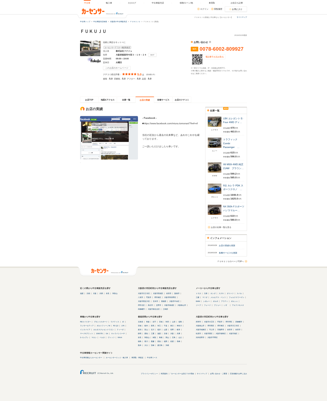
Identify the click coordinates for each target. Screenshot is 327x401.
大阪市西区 (208, 333)
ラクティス (115, 322)
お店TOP (89, 100)
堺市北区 (141, 305)
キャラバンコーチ (118, 333)
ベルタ (102, 337)
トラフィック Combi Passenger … (231, 143)
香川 (146, 341)
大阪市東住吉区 (154, 309)
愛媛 (152, 341)
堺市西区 (210, 326)
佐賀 (172, 341)
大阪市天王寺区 (144, 293)
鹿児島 (159, 345)
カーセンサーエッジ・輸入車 (117, 358)
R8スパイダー (85, 322)
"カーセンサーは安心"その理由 (182, 374)
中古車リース (152, 358)
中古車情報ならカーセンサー (91, 358)
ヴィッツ (111, 337)
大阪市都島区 (221, 333)
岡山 (167, 337)
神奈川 (179, 326)
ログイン (204, 9)
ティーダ (120, 330)
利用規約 (164, 374)
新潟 (139, 330)
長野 (172, 330)
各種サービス (163, 100)
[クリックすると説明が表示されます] (209, 42)
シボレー (206, 301)
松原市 (198, 333)
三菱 (197, 297)
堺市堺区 (228, 322)
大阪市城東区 (201, 330)
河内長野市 (200, 337)
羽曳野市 (220, 330)
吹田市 (168, 293)
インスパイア (85, 330)
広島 (173, 337)
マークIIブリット (86, 333)
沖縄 (167, 345)
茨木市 (155, 301)
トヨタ (198, 293)
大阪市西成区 (158, 293)
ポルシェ (234, 301)
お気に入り (237, 9)
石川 (152, 330)
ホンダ (213, 293)
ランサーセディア (87, 326)
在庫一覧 (126, 100)
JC (123, 322)
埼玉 (159, 326)
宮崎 (152, 345)
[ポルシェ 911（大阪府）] (214, 194)
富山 (146, 330)
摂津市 (198, 322)
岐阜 (178, 330)
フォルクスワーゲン (236, 297)
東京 (172, 326)
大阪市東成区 (169, 305)
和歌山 (115, 293)
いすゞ (226, 305)
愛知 (146, 333)
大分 (146, 345)
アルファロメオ (238, 305)
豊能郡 (163, 301)
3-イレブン (84, 337)
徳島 (139, 341)
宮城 (160, 322)
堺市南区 (157, 297)
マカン (94, 337)
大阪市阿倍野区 (170, 297)
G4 (107, 333)
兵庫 (101, 293)
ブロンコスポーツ (100, 322)
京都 (88, 293)
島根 (160, 337)
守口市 (211, 330)
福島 (180, 322)
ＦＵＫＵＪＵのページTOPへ (230, 261)
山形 (173, 322)
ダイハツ (230, 293)
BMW (198, 301)
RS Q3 (115, 326)
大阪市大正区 (209, 322)
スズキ (221, 293)
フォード (207, 305)
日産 (205, 293)
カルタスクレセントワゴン (103, 330)
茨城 (139, 326)
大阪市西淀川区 (144, 301)
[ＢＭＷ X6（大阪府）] (214, 173)
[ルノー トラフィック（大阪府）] (214, 148)
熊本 (139, 345)
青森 (148, 322)
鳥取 (154, 337)
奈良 (107, 293)
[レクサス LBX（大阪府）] (214, 127)
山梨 (165, 330)
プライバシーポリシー (149, 374)
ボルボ (215, 301)
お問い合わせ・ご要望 (218, 374)
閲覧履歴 (218, 9)
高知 (159, 341)
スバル (239, 293)
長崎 (178, 341)
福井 (159, 330)
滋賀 (81, 293)
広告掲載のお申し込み (238, 374)
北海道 (140, 322)
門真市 (148, 297)
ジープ (198, 305)
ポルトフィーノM (103, 326)
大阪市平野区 (212, 337)
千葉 (165, 326)
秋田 (167, 322)
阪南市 (177, 293)
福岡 (165, 341)
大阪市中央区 (174, 301)
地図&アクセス (108, 100)
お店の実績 (145, 100)
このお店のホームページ (116, 68)
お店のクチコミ (182, 100)
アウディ (224, 301)
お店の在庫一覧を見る (221, 227)
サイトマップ (242, 17)
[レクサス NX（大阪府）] (214, 215)
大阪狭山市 (181, 305)
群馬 (152, 326)
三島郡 (165, 309)
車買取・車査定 (137, 358)
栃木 (146, 326)
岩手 (154, 322)
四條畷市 (141, 309)
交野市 (158, 305)
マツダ (204, 297)
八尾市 (140, 297)
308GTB (99, 333)
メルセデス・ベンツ (218, 297)
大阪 (94, 293)
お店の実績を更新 (227, 245)
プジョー (217, 305)
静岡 (139, 333)
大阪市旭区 (233, 333)
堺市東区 (220, 326)
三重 (152, 333)
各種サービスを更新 (228, 253)
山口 (180, 337)
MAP (152, 55)
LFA (122, 326)
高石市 (150, 305)
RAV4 (120, 337)
